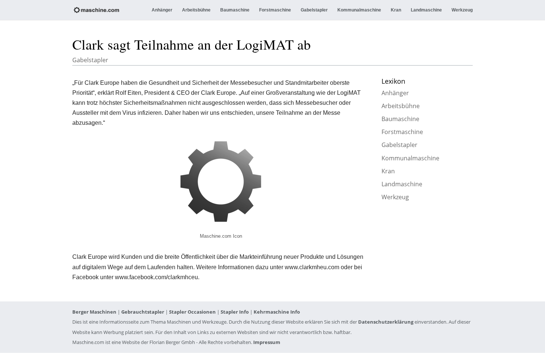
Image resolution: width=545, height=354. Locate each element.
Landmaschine (426, 10)
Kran (396, 10)
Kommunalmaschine (359, 10)
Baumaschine (235, 10)
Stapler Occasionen (192, 311)
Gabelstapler (314, 10)
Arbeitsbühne (196, 10)
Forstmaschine (275, 10)
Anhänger (162, 10)
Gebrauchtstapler (142, 311)
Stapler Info (235, 311)
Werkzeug (462, 10)
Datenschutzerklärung (385, 321)
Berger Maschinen (94, 311)
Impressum (266, 342)
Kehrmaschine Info (277, 311)
